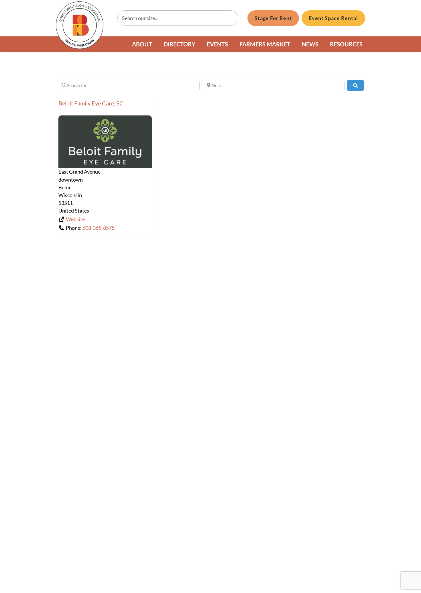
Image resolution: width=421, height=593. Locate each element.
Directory (179, 44)
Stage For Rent (273, 18)
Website (75, 219)
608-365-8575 (98, 228)
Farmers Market (264, 44)
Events (217, 44)
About (142, 44)
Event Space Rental (333, 18)
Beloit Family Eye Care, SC (90, 103)
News (310, 44)
